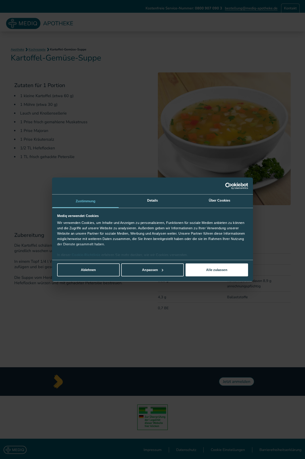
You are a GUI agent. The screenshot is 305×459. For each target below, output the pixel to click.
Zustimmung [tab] (86, 201)
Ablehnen (88, 270)
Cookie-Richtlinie (86, 255)
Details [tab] (152, 200)
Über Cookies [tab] (219, 200)
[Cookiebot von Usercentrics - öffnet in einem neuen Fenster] (228, 186)
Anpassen (150, 270)
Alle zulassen (216, 270)
